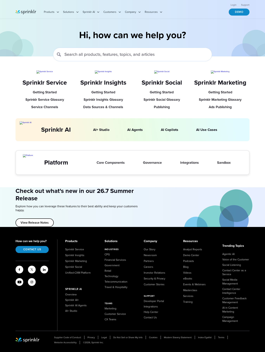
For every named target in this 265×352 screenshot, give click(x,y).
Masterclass (190, 290)
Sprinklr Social (73, 267)
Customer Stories (154, 284)
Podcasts (188, 261)
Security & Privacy (154, 278)
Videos (187, 272)
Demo (239, 12)
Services (188, 296)
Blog (186, 267)
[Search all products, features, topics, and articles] (59, 54)
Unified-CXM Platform (78, 272)
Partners (149, 261)
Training (188, 302)
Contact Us (32, 249)
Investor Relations (154, 272)
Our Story (149, 249)
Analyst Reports (192, 249)
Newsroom (150, 255)
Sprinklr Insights (74, 255)
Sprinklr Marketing (76, 261)
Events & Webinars (194, 284)
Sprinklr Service (74, 249)
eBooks (187, 278)
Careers (148, 267)
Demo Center (191, 255)
